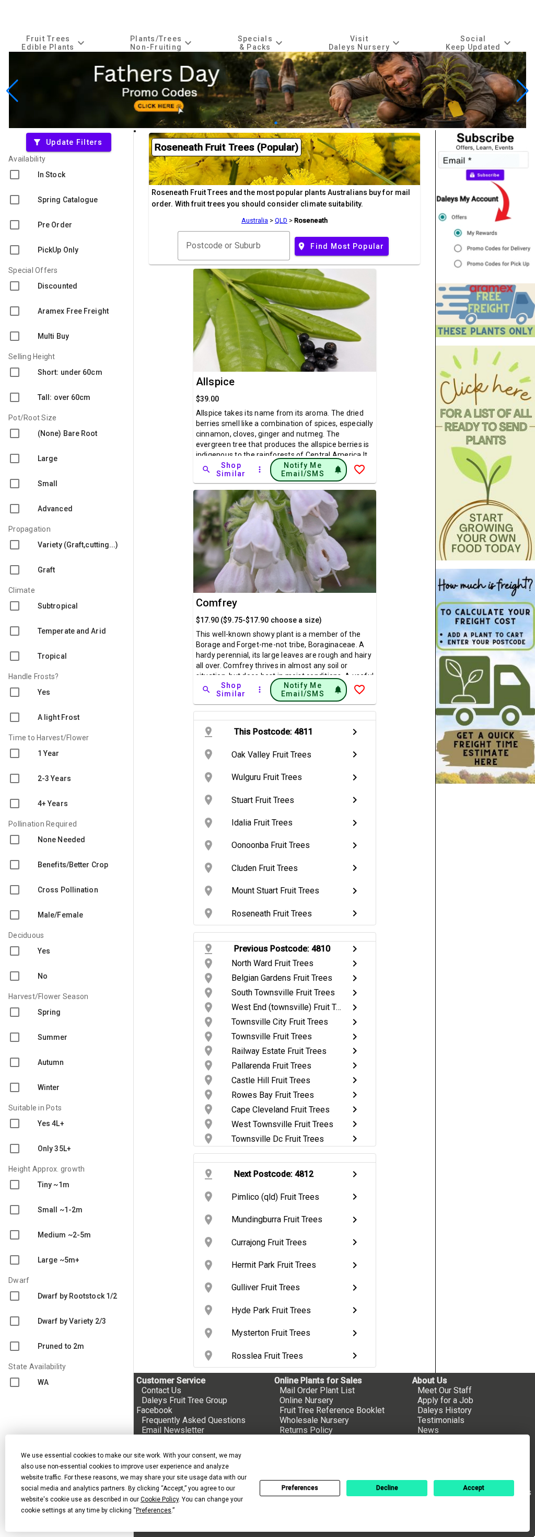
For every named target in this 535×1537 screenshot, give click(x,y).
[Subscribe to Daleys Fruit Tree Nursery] (485, 202)
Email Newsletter (173, 1430)
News (428, 1430)
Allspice (215, 381)
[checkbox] (66, 174)
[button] (251, 123)
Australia (254, 220)
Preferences (300, 1488)
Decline (387, 1488)
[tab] (54, 42)
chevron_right (354, 732)
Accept (473, 1488)
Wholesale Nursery (314, 1420)
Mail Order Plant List (317, 1390)
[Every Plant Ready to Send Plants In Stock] (485, 453)
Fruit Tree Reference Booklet (332, 1410)
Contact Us (161, 1390)
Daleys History (444, 1410)
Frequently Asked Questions (194, 1420)
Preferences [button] (153, 1510)
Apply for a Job (445, 1400)
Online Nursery (306, 1400)
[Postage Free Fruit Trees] (485, 310)
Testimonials (440, 1420)
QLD (281, 220)
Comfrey (217, 603)
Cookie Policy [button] (160, 1499)
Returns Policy (306, 1430)
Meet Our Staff (444, 1390)
